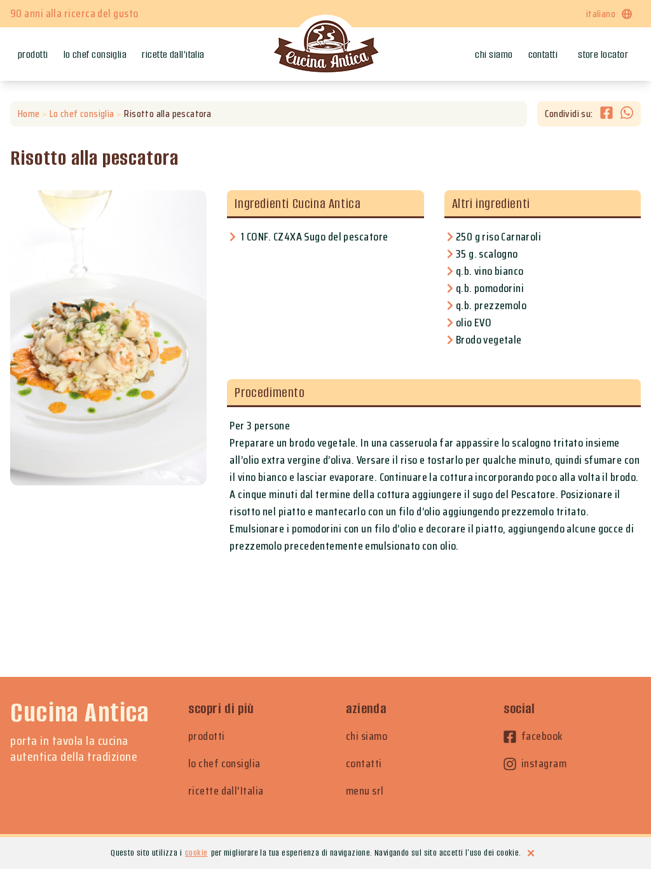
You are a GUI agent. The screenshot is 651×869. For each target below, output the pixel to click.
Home (29, 114)
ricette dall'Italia (226, 791)
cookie (196, 853)
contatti (364, 763)
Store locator (603, 54)
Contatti (543, 54)
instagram (543, 763)
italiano (600, 14)
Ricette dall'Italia (173, 54)
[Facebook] (610, 114)
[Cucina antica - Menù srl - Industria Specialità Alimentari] (325, 48)
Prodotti (33, 54)
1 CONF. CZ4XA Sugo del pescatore (314, 237)
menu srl (365, 791)
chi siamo (366, 736)
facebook (542, 736)
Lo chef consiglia (95, 54)
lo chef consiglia (224, 763)
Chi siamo (493, 54)
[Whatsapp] (626, 114)
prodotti (206, 736)
